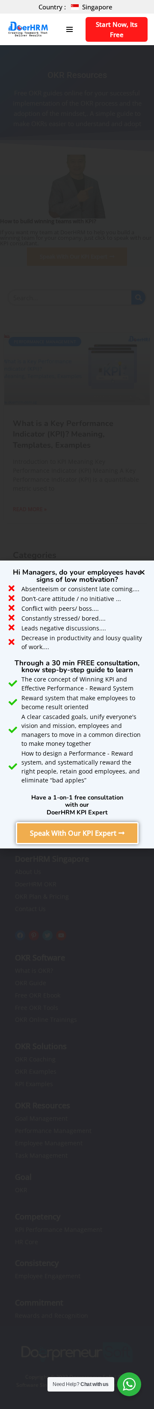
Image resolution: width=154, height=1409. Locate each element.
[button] (77, 833)
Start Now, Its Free (116, 29)
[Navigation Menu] (69, 29)
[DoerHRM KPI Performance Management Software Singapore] (27, 29)
